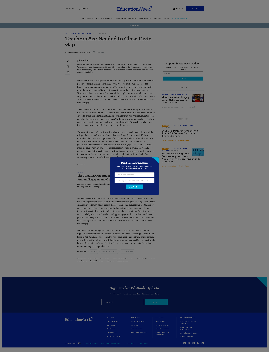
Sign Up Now (134, 187)
